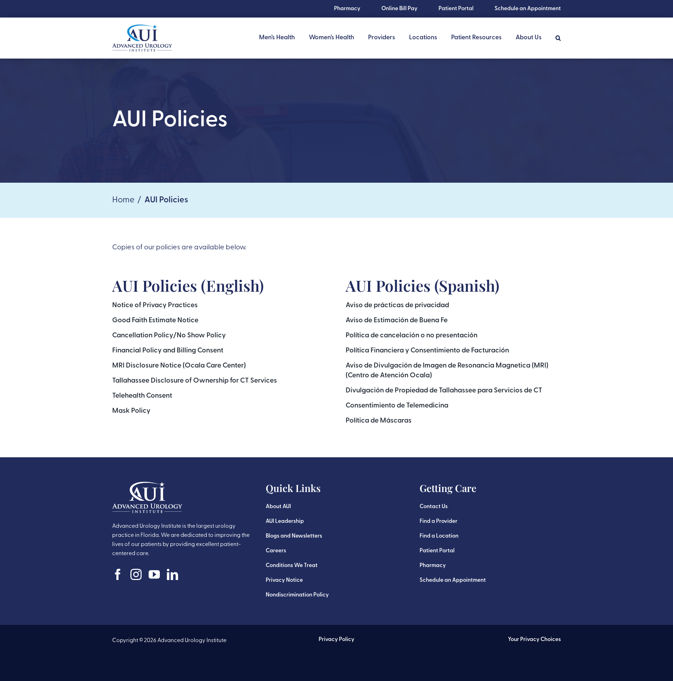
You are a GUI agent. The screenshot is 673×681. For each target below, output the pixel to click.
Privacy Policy (336, 639)
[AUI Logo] (142, 28)
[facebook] (117, 574)
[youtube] (154, 574)
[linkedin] (172, 574)
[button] (558, 37)
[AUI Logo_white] (147, 485)
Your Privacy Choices (534, 639)
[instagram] (136, 574)
